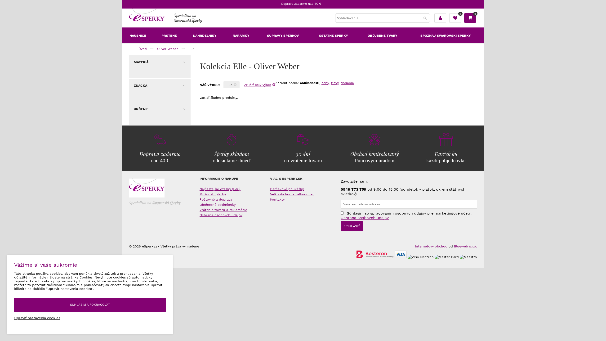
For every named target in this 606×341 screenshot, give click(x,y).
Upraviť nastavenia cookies (37, 318)
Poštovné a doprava (216, 199)
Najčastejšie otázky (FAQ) (220, 189)
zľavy (335, 83)
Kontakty (277, 199)
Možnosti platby (213, 194)
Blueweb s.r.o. (465, 246)
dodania (347, 83)
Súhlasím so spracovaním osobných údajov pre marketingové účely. (406, 215)
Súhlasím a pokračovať (90, 304)
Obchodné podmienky (218, 204)
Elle (230, 85)
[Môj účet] (440, 18)
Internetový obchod (431, 246)
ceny (325, 83)
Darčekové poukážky (287, 189)
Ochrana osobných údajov (221, 215)
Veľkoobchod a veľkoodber (292, 194)
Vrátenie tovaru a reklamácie (223, 210)
